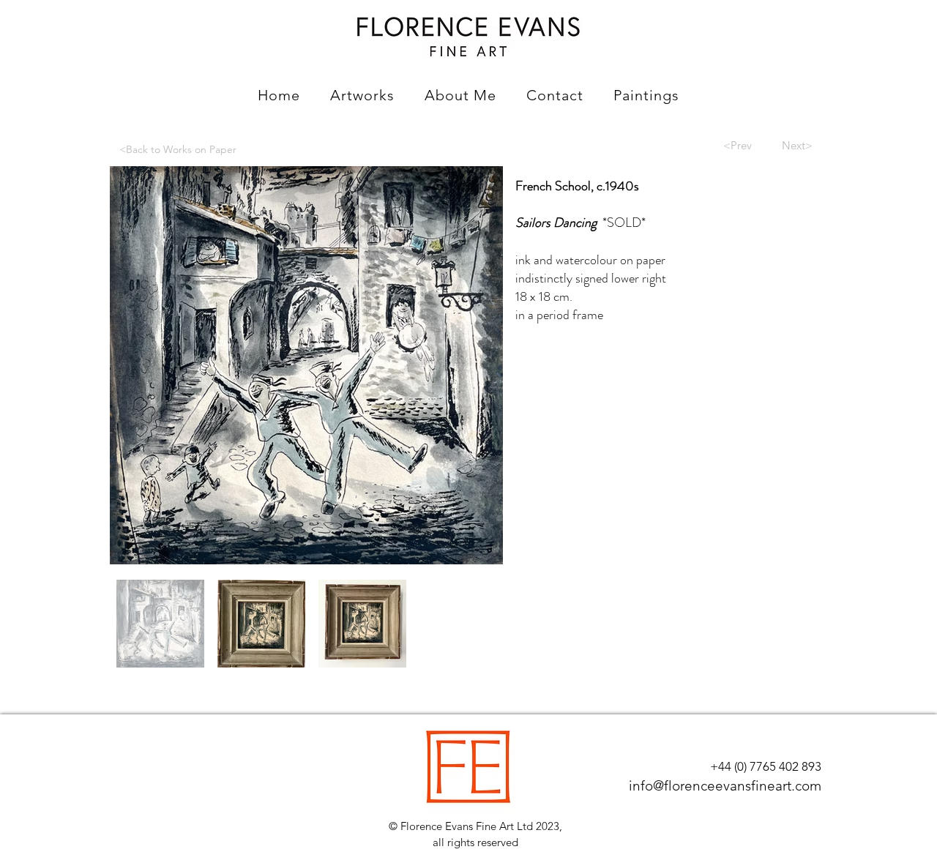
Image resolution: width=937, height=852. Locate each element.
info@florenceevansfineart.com (725, 785)
